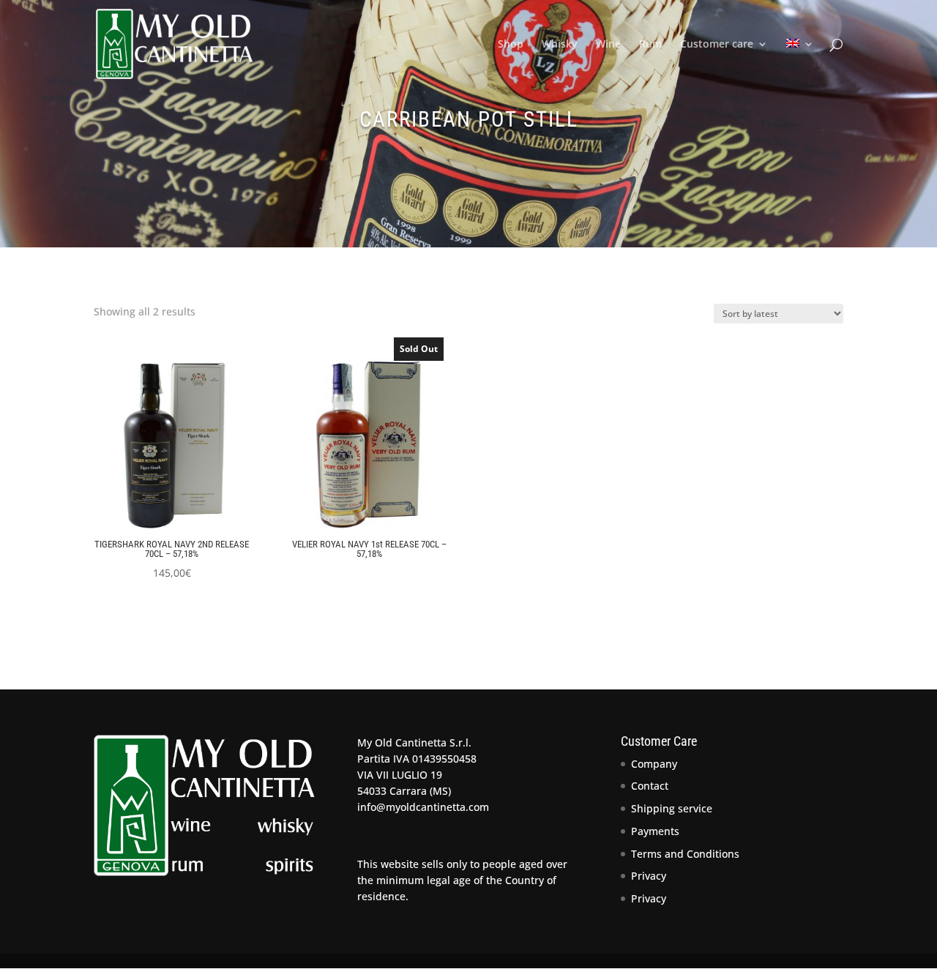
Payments (655, 831)
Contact (649, 786)
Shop (510, 44)
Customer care (716, 44)
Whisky (560, 44)
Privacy (648, 876)
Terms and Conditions (685, 854)
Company (654, 764)
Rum (650, 44)
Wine (608, 44)
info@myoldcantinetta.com (423, 807)
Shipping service (671, 808)
